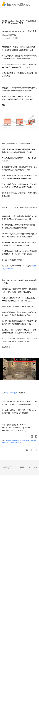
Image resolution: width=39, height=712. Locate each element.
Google (22, 467)
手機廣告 (8, 440)
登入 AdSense (13, 23)
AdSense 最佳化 (24, 440)
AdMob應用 (15, 440)
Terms (35, 467)
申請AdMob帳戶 (11, 393)
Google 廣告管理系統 (15, 442)
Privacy (29, 467)
